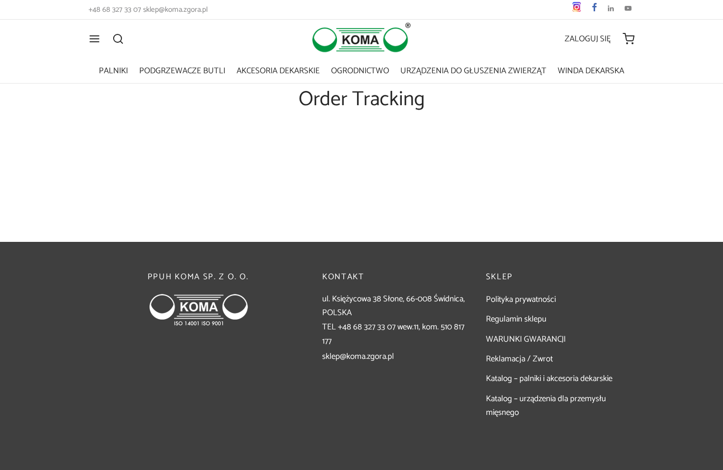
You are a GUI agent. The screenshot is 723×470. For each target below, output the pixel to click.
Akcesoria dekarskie (278, 71)
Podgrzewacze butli (182, 71)
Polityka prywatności (521, 299)
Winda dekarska (591, 71)
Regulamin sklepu (516, 319)
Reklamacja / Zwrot (519, 359)
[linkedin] (611, 9)
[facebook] (594, 9)
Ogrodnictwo (360, 71)
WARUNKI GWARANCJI (526, 339)
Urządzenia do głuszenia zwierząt (473, 71)
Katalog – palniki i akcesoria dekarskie (549, 378)
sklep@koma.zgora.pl (358, 356)
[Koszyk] (628, 39)
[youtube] (628, 9)
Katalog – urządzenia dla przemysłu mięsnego (546, 406)
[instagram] (577, 9)
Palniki (113, 71)
